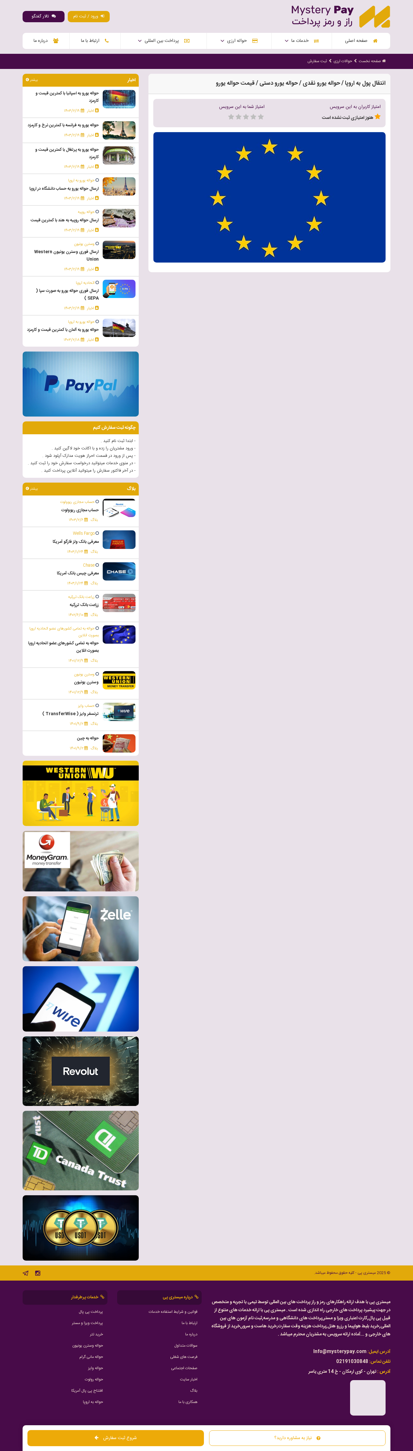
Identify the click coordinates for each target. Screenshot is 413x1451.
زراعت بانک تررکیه (84, 605)
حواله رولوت (94, 1379)
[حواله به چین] (119, 743)
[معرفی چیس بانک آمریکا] (119, 571)
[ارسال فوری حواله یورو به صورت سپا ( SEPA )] (119, 289)
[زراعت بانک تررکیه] (119, 603)
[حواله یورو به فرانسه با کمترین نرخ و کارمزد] (119, 130)
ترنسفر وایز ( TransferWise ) (70, 713)
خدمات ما (301, 41)
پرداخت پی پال (91, 1312)
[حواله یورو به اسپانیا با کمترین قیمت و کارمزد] (119, 99)
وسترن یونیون (86, 682)
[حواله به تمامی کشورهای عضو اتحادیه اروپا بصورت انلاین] (119, 635)
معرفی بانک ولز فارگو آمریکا (76, 541)
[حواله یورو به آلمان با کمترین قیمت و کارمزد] (119, 328)
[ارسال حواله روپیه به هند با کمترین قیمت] (119, 218)
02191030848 (352, 1362)
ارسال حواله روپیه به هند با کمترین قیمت (65, 220)
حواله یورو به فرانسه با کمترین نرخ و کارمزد (63, 125)
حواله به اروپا (93, 1402)
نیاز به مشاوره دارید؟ (293, 1438)
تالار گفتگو (42, 16)
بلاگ (193, 1391)
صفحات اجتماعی (184, 1368)
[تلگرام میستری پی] (25, 1274)
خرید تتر (96, 1334)
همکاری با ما (187, 1402)
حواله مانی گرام (91, 1357)
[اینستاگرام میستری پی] (37, 1274)
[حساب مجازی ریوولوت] (119, 508)
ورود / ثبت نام (87, 16)
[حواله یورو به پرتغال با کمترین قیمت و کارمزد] (119, 155)
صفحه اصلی (357, 41)
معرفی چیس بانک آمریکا (78, 573)
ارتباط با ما (91, 41)
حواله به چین (88, 738)
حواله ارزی (238, 41)
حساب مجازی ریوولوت (80, 510)
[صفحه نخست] (341, 17)
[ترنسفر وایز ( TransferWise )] (119, 712)
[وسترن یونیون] (119, 680)
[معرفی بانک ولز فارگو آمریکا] (119, 540)
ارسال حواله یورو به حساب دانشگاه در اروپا (64, 188)
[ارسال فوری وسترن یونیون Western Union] (119, 250)
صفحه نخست (370, 61)
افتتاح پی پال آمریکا (87, 1391)
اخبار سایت (188, 1379)
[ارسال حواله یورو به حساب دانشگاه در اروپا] (119, 186)
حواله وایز (95, 1368)
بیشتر (33, 80)
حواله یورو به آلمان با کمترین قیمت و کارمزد (63, 329)
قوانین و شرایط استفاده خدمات (173, 1312)
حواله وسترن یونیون (87, 1345)
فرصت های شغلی (183, 1357)
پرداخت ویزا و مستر (87, 1323)
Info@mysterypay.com (340, 1352)
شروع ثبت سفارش (120, 1438)
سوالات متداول (185, 1345)
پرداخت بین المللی (163, 41)
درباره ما (42, 41)
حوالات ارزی (343, 61)
